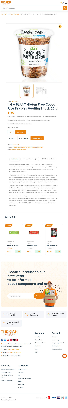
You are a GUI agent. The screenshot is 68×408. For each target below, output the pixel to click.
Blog (36, 352)
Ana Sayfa (4, 14)
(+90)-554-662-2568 (13, 349)
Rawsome (9, 243)
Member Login (56, 340)
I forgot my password (58, 343)
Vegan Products (14, 14)
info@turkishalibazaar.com (13, 352)
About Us (37, 337)
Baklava (20, 381)
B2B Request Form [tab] (48, 159)
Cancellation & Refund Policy (7, 376)
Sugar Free (24, 147)
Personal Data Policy (7, 380)
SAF (48, 243)
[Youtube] (8, 340)
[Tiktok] (13, 340)
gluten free (13, 149)
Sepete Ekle (21, 132)
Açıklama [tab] (14, 159)
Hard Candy (21, 384)
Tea (19, 375)
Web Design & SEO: (41, 398)
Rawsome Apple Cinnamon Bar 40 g (33, 245)
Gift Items (20, 387)
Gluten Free (17, 147)
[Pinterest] (16, 340)
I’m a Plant (15, 101)
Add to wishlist (23, 138)
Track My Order (56, 346)
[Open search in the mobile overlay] (34, 8)
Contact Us (38, 346)
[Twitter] (5, 340)
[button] (60, 26)
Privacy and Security (6, 372)
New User (54, 337)
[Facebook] (2, 340)
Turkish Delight (22, 369)
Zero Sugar (40, 147)
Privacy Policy (39, 340)
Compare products (57, 349)
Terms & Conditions (40, 343)
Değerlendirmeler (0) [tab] (29, 159)
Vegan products (21, 149)
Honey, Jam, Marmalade (24, 378)
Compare (12, 138)
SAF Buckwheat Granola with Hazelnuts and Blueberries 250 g (53, 245)
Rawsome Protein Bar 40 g (12, 245)
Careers (37, 349)
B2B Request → (37, 138)
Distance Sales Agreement (8, 369)
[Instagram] (11, 340)
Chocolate (21, 372)
